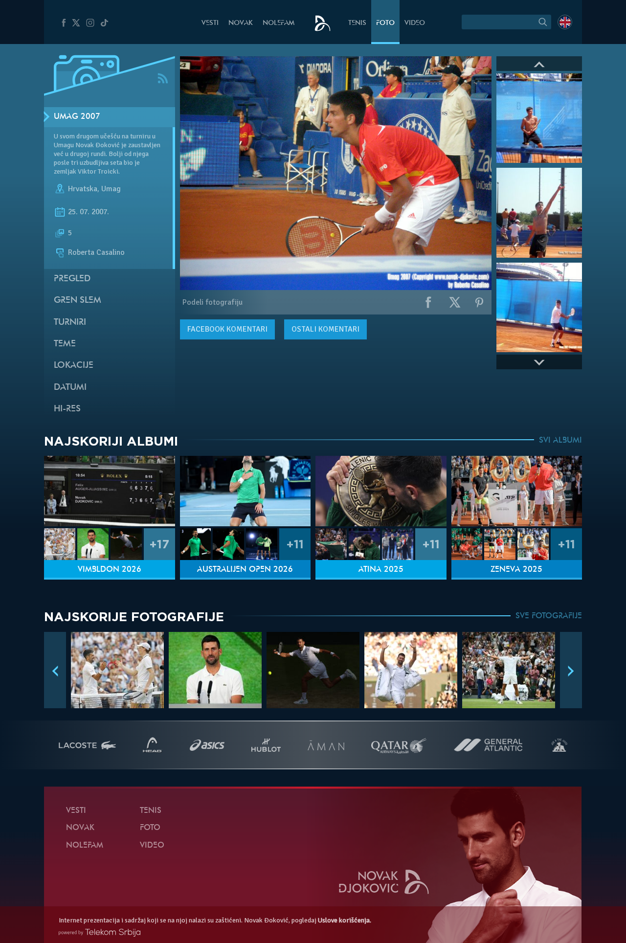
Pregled (72, 279)
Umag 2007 (77, 117)
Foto (385, 23)
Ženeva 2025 (516, 570)
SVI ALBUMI (560, 441)
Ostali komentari (325, 329)
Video (414, 23)
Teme (65, 344)
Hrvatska (82, 189)
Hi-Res (67, 409)
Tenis (357, 23)
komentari (227, 329)
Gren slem (77, 300)
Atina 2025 (380, 570)
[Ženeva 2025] (516, 491)
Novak (240, 23)
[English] (565, 22)
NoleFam (278, 23)
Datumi (70, 387)
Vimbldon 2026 (109, 570)
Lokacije (73, 365)
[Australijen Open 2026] (245, 491)
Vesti (210, 23)
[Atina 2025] (381, 491)
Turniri (70, 322)
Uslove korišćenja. (344, 920)
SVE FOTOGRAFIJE (548, 616)
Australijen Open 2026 (245, 570)
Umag (111, 189)
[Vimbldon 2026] (109, 491)
